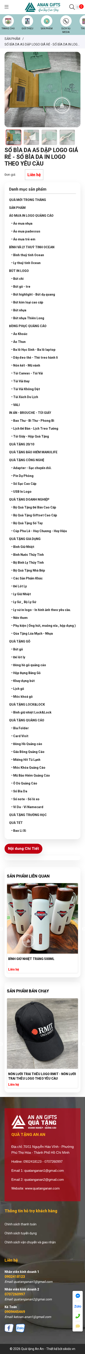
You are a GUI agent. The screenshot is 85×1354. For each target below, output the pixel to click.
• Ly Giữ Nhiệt (21, 594)
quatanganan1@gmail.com (44, 1170)
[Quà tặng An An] (42, 7)
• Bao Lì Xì (18, 830)
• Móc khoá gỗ (22, 696)
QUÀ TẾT (16, 823)
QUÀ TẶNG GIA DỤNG (25, 539)
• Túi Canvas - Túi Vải (27, 373)
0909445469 (15, 1312)
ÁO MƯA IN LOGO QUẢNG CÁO (31, 215)
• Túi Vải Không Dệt (25, 389)
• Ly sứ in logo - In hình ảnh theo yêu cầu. (41, 610)
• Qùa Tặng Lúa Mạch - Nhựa (32, 633)
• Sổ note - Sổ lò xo (25, 799)
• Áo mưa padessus (25, 231)
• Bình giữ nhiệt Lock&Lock (31, 712)
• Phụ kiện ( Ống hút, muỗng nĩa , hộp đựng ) (43, 625)
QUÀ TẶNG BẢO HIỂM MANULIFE (33, 452)
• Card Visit (19, 736)
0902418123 (15, 1276)
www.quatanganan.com (42, 1188)
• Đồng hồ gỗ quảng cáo (28, 665)
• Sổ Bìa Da (19, 791)
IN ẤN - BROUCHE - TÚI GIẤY (30, 413)
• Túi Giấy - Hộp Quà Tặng (30, 436)
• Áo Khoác (19, 334)
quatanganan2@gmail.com (44, 1179)
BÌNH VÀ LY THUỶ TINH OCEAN (31, 247)
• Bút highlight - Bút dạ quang (33, 294)
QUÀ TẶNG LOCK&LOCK (27, 704)
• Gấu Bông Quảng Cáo (27, 752)
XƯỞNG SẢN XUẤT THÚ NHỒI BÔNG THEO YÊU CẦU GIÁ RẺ (39, 1076)
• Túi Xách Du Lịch (24, 397)
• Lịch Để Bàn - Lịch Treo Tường (34, 428)
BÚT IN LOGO (19, 271)
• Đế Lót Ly (19, 586)
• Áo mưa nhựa (21, 223)
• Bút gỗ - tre (20, 286)
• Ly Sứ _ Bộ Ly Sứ (23, 602)
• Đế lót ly (18, 657)
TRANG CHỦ (8, 28)
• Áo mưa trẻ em (23, 239)
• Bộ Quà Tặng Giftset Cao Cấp (34, 515)
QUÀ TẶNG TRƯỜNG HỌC (28, 815)
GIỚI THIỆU (27, 28)
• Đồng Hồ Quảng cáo (26, 744)
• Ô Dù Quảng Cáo (24, 783)
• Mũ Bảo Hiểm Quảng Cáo (30, 775)
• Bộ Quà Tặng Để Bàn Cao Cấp (33, 507)
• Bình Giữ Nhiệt (22, 547)
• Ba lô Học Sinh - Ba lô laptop (33, 349)
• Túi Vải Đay (20, 381)
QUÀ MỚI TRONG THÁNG (27, 200)
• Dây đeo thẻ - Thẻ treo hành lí (34, 357)
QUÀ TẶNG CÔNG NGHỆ (26, 460)
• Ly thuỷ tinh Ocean (26, 263)
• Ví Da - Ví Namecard (27, 807)
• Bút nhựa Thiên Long (27, 318)
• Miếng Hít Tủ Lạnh (25, 759)
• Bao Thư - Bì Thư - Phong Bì (32, 420)
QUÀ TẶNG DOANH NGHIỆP (29, 499)
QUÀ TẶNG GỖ (19, 641)
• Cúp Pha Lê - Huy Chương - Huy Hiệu (39, 531)
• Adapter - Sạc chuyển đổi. (31, 468)
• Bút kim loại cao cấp (27, 302)
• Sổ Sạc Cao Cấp (23, 484)
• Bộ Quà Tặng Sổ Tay (27, 523)
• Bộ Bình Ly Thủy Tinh (27, 562)
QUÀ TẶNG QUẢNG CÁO (26, 720)
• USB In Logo (21, 491)
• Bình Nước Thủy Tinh (27, 554)
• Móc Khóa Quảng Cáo (28, 767)
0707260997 (15, 1294)
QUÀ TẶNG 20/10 (21, 444)
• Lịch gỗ (17, 689)
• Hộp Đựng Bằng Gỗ (26, 673)
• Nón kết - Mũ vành (25, 365)
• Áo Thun (18, 342)
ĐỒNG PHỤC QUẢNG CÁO (27, 326)
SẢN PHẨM (47, 28)
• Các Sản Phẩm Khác (27, 578)
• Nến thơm (19, 618)
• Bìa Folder (20, 728)
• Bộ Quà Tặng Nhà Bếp (28, 570)
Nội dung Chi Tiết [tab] (23, 848)
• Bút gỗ (17, 649)
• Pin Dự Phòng (22, 476)
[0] (77, 7)
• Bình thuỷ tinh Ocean (27, 255)
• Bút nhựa (18, 310)
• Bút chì (17, 278)
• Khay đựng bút (23, 681)
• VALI (15, 405)
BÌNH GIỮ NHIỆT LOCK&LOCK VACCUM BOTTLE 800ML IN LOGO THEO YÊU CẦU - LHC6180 (39, 961)
